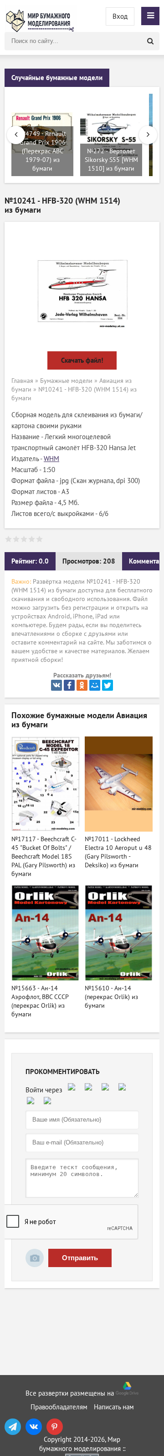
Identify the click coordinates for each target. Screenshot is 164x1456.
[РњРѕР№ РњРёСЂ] (94, 685)
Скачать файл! (82, 360)
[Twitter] (107, 685)
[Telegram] (13, 1426)
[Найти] (150, 41)
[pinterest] (54, 1426)
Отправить (80, 1258)
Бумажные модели (66, 381)
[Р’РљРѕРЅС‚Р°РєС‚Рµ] (56, 685)
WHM (51, 459)
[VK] (34, 1426)
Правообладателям (59, 1407)
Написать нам (114, 1407)
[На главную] (41, 16)
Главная (22, 381)
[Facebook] (69, 685)
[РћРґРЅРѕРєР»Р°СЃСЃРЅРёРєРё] (82, 685)
